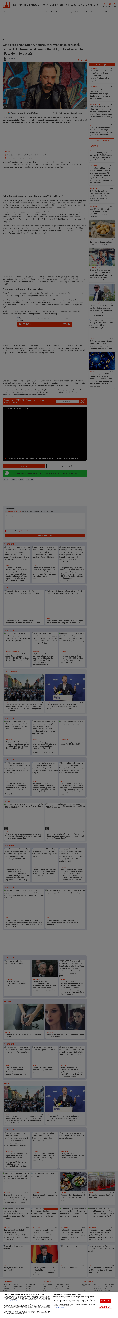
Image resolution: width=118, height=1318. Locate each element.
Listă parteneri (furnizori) (59, 1307)
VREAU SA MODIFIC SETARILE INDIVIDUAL (105, 1307)
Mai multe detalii (13, 1300)
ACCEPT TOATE (105, 1301)
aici (30, 1309)
